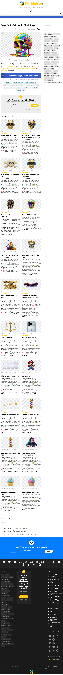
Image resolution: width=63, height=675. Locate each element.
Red (53, 75)
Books (51, 582)
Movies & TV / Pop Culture (54, 604)
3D (45, 34)
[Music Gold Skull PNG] (10, 124)
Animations (18, 68)
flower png (47, 52)
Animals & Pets (53, 574)
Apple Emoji (53, 36)
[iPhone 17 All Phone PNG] (10, 365)
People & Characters (55, 613)
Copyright (45, 668)
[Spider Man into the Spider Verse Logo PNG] (31, 284)
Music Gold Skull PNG (9, 135)
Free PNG (22, 85)
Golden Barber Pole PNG (31, 414)
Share (3, 33)
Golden (51, 57)
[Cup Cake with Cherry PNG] (10, 481)
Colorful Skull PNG (29, 215)
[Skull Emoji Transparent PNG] (10, 163)
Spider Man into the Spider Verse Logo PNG (30, 296)
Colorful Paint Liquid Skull (31, 82)
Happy (57, 57)
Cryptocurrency (48, 48)
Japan (55, 64)
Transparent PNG (49, 80)
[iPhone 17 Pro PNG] (31, 326)
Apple (46, 36)
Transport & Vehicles (55, 622)
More (2, 153)
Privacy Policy (42, 666)
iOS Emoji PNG (55, 61)
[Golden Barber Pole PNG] (31, 403)
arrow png (47, 41)
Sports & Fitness (54, 616)
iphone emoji (48, 64)
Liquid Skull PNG (30, 85)
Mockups (52, 602)
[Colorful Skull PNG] (31, 204)
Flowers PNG (48, 54)
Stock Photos (53, 617)
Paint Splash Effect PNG (10, 255)
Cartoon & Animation (55, 584)
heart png (57, 59)
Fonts (51, 590)
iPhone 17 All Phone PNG (10, 376)
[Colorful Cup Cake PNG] (31, 481)
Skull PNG (34, 87)
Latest (32, 11)
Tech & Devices (53, 619)
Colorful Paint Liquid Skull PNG (11, 85)
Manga (46, 66)
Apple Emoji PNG (49, 38)
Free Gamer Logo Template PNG (28, 454)
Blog (51, 580)
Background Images (28, 68)
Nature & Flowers (54, 607)
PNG (37, 85)
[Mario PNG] (31, 365)
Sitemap (49, 666)
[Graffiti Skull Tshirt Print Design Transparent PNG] (31, 124)
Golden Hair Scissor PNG (10, 414)
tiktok (58, 75)
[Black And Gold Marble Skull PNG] (10, 204)
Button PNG (55, 41)
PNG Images (5, 68)
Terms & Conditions (37, 668)
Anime (50, 34)
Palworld (47, 68)
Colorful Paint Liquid (18, 82)
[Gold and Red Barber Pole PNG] (10, 442)
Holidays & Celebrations (56, 593)
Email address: (16, 104)
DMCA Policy (56, 666)
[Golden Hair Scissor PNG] (10, 403)
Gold (46, 57)
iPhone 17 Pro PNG (29, 337)
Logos (51, 597)
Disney (56, 48)
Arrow (56, 38)
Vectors (36, 66)
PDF (51, 611)
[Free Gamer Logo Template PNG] (31, 442)
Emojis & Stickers (54, 587)
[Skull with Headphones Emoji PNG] (31, 163)
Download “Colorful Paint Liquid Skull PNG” (23, 75)
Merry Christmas (54, 66)
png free (21, 87)
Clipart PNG (57, 45)
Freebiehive (10, 66)
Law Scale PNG (6, 337)
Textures (52, 620)
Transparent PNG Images (50, 82)
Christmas (53, 43)
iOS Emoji (47, 61)
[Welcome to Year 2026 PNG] (10, 284)
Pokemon (47, 75)
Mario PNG (26, 376)
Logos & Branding (54, 599)
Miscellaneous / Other (55, 600)
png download (8, 87)
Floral (53, 50)
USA (60, 82)
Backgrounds (53, 577)
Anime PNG (57, 34)
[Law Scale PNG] (10, 326)
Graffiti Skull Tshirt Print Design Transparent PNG (31, 136)
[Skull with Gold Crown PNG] (31, 244)
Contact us (51, 659)
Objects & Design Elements (54, 609)
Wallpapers (52, 626)
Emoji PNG (47, 50)
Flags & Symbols (54, 588)
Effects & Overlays (6, 253)
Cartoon (47, 43)
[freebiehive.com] (31, 672)
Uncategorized (53, 623)
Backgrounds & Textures (56, 579)
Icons (11, 68)
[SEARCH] (61, 14)
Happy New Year (48, 59)
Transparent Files (21, 90)
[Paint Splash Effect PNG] (10, 244)
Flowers (55, 52)
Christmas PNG (48, 45)
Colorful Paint (8, 82)
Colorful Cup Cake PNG (30, 492)
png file (15, 87)
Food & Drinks (53, 591)
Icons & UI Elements (55, 596)
